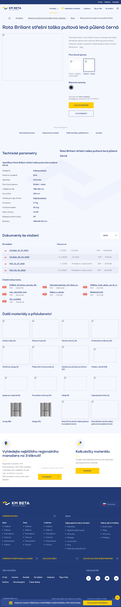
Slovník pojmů (19, 582)
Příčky (104, 530)
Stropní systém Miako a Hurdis (17, 558)
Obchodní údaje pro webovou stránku (66, 599)
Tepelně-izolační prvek (75, 530)
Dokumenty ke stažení (50, 133)
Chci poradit (81, 113)
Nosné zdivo (107, 526)
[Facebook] (88, 578)
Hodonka (47, 523)
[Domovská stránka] (9, 18)
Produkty (19, 18)
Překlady (70, 537)
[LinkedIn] (116, 578)
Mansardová (9, 541)
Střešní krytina (10, 516)
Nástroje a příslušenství (76, 548)
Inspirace (50, 577)
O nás (4, 577)
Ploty (69, 545)
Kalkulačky (97, 603)
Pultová (7, 545)
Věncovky (71, 534)
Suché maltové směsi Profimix (98, 558)
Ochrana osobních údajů (96, 599)
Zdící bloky (71, 526)
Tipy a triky (63, 577)
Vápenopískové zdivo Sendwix (77, 523)
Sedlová (7, 526)
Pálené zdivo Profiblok (110, 523)
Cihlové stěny (50, 558)
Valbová (7, 530)
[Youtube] (107, 578)
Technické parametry (27, 133)
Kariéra (5, 582)
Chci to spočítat (81, 105)
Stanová (7, 537)
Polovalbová (9, 534)
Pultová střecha (39, 170)
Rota (73, 18)
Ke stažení (38, 577)
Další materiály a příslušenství (77, 133)
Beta (4, 523)
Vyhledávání (118, 8)
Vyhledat (46, 477)
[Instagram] (97, 578)
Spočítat (87, 471)
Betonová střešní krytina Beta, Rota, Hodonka (47, 18)
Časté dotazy (34, 582)
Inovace (15, 577)
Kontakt (99, 133)
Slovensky (111, 504)
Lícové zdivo (72, 541)
